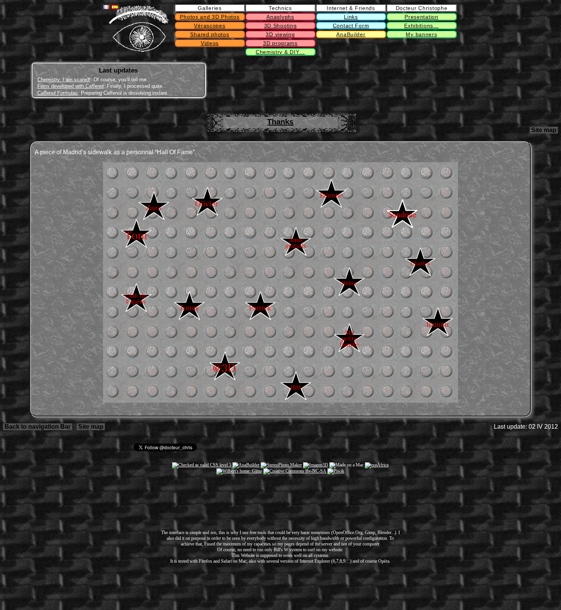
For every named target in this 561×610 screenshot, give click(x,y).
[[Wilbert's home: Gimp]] (239, 471)
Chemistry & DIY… (280, 52)
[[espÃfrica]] (377, 465)
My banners (421, 34)
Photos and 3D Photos (209, 17)
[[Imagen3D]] (315, 465)
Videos (210, 43)
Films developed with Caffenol (70, 86)
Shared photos (209, 34)
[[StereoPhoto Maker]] (281, 465)
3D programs (280, 43)
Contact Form (351, 26)
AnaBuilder (350, 34)
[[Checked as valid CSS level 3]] (201, 465)
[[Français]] (106, 7)
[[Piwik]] (335, 471)
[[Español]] (115, 7)
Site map (544, 130)
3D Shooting (280, 26)
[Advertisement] (432, 80)
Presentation (421, 17)
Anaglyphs (280, 17)
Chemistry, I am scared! (63, 79)
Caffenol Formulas (57, 93)
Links (351, 17)
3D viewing (280, 34)
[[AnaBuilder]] (246, 465)
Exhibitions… (421, 26)
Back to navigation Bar (37, 426)
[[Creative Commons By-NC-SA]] (294, 471)
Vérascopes (209, 26)
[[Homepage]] (138, 50)
